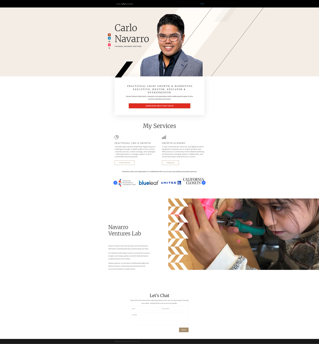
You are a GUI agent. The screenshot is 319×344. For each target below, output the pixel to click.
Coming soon (170, 163)
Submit (184, 330)
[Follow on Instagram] (109, 41)
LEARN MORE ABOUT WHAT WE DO (159, 106)
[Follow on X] (109, 48)
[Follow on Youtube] (109, 35)
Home (202, 3)
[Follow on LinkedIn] (109, 38)
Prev (115, 183)
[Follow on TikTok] (109, 44)
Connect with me (124, 163)
